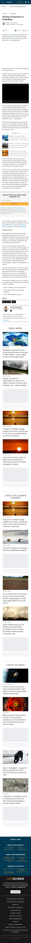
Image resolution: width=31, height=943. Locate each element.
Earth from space (22, 847)
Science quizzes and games (9, 868)
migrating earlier (9, 224)
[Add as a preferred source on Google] (15, 891)
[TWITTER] (11, 311)
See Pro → (20, 2)
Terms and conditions (15, 907)
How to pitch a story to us (15, 927)
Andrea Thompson (12, 23)
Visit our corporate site (18, 887)
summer (8, 124)
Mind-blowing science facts (22, 871)
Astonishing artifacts (22, 849)
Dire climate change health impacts (18, 6)
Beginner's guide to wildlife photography (22, 869)
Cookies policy (15, 913)
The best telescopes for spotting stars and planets (9, 872)
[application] (15, 92)
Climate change (13, 13)
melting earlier (22, 226)
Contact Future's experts (15, 901)
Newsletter (26, 30)
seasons (11, 34)
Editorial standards (15, 924)
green (13, 301)
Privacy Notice (19, 209)
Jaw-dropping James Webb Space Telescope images (9, 858)
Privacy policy (15, 910)
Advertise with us (15, 916)
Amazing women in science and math (22, 858)
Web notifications (15, 918)
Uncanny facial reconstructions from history (22, 861)
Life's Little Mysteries (9, 847)
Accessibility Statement (15, 899)
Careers (15, 921)
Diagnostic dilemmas (9, 849)
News (21, 24)
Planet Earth (4, 13)
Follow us (18, 30)
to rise (21, 117)
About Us (15, 904)
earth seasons (6, 301)
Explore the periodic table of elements (9, 861)
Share (6, 30)
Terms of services (17, 207)
